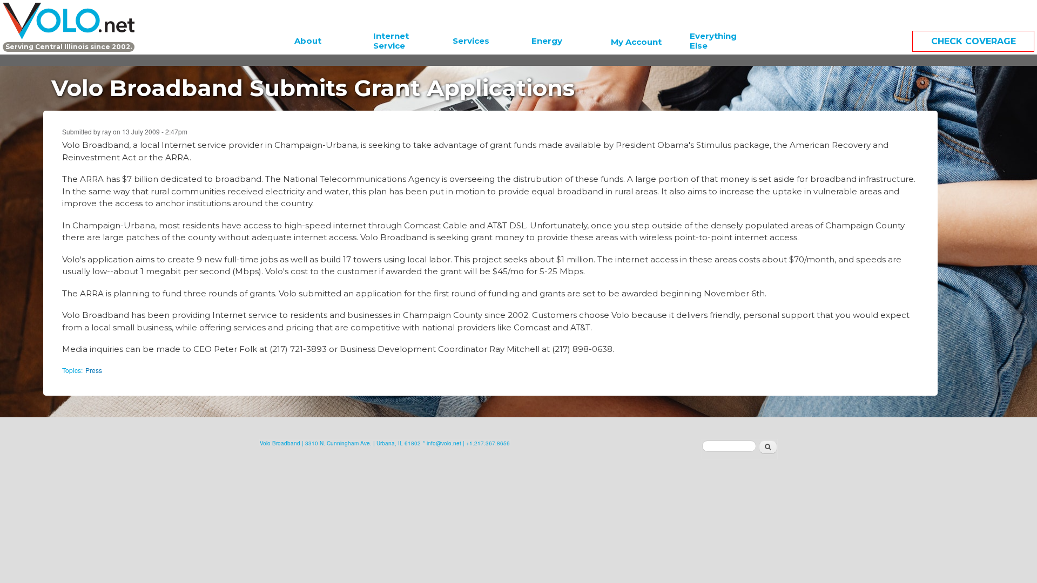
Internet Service (391, 41)
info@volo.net (444, 443)
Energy (546, 41)
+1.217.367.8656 (488, 443)
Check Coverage (973, 41)
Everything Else (713, 41)
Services (471, 41)
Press (93, 370)
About (307, 41)
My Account (636, 42)
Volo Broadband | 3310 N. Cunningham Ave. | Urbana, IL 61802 (340, 443)
